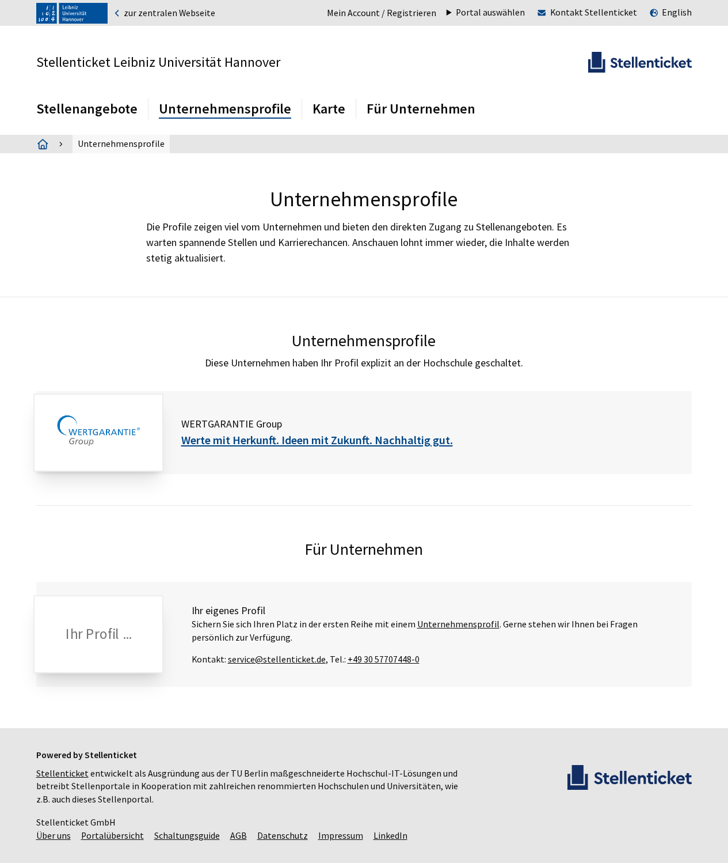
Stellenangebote (87, 109)
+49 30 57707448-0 (384, 659)
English (677, 12)
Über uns (53, 835)
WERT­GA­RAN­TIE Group (231, 423)
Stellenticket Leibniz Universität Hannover (158, 62)
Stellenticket (62, 773)
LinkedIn (390, 835)
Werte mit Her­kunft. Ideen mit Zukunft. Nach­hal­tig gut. (317, 440)
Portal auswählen (490, 12)
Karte (328, 109)
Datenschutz (282, 835)
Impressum (340, 835)
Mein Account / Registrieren (381, 12)
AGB (238, 835)
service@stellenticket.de (277, 659)
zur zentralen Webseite (168, 13)
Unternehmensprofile (225, 109)
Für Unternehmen (421, 109)
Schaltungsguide (187, 835)
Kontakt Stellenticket (593, 12)
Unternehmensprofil (458, 624)
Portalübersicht (112, 835)
